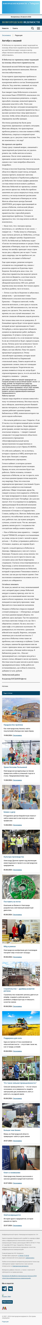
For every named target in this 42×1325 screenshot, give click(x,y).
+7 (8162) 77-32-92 (23, 1255)
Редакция (5, 1321)
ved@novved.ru (29, 1258)
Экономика (6, 35)
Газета (15, 28)
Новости (5, 28)
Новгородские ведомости (20, 1266)
